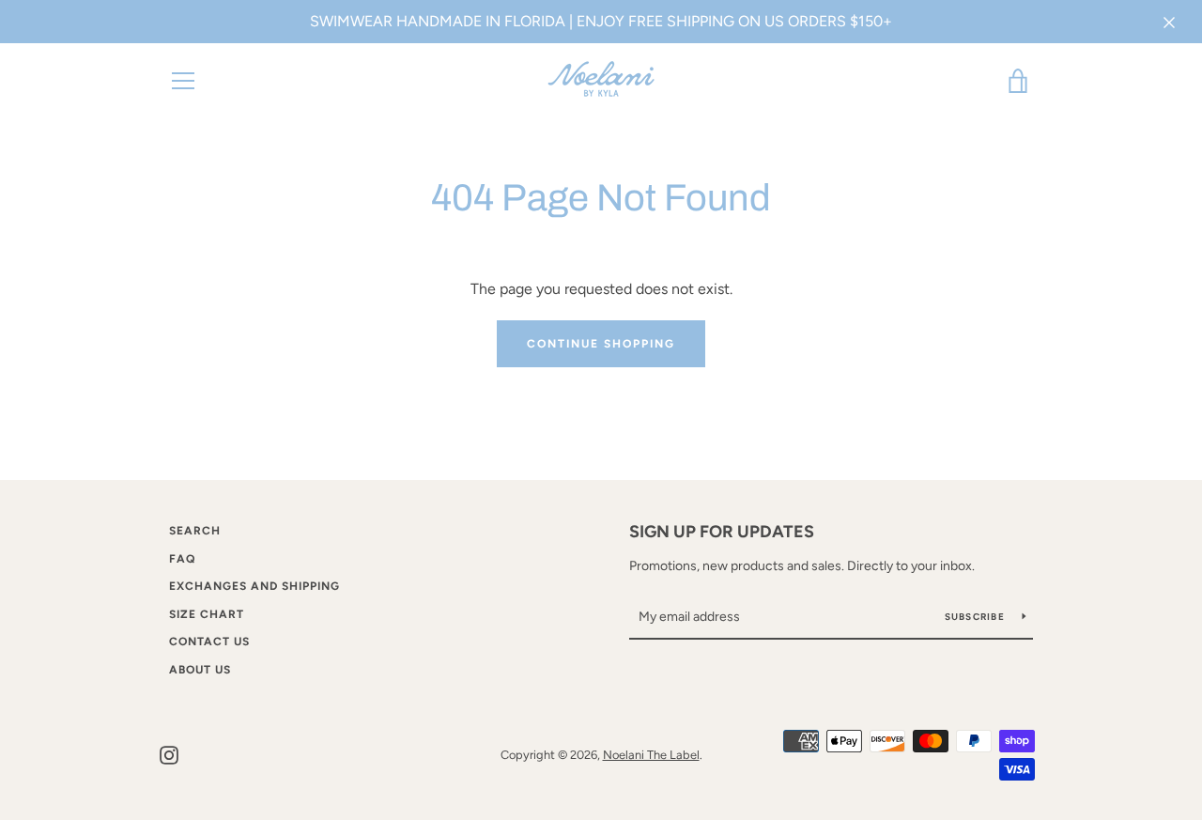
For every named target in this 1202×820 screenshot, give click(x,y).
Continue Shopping (601, 343)
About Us (200, 669)
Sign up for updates (721, 531)
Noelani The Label (651, 755)
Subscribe (977, 617)
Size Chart (206, 614)
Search (195, 530)
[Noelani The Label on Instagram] (169, 754)
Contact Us (209, 641)
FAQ (182, 558)
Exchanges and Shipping (254, 586)
